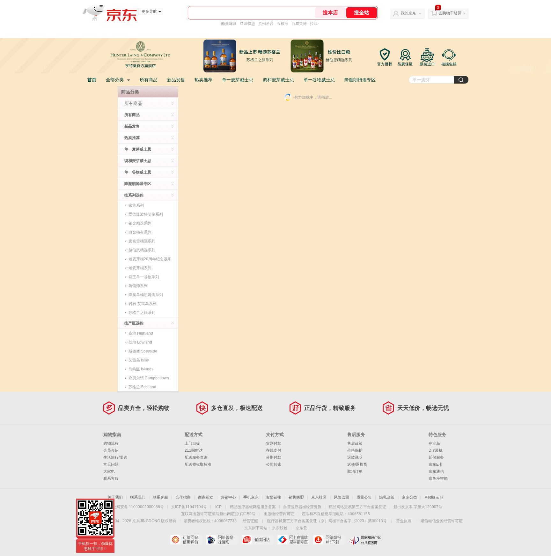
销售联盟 (296, 497)
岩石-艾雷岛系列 (143, 303)
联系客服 (111, 478)
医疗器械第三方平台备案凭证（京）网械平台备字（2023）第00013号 (327, 521)
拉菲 (314, 23)
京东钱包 (279, 528)
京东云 (301, 528)
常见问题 (111, 464)
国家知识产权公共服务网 (365, 540)
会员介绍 (111, 450)
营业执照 (403, 521)
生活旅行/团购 (115, 457)
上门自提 (192, 443)
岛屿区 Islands (141, 369)
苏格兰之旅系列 (142, 312)
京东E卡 (436, 464)
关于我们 (115, 497)
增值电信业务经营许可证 (442, 521)
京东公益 (409, 497)
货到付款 (273, 443)
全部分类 (115, 79)
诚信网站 (257, 540)
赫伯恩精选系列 (142, 250)
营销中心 (228, 497)
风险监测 (341, 497)
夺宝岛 (434, 443)
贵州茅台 (266, 23)
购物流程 (111, 443)
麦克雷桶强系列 (142, 241)
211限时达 (194, 450)
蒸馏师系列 (138, 286)
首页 (91, 79)
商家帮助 (205, 497)
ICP (218, 507)
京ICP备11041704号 (189, 507)
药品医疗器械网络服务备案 (253, 507)
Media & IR (434, 497)
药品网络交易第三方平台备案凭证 (357, 507)
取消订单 (355, 471)
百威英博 (299, 23)
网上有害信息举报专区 (293, 540)
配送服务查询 (196, 457)
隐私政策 (386, 497)
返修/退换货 (357, 464)
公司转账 (273, 464)
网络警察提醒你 (222, 540)
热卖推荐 (203, 79)
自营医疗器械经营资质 (302, 507)
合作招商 (183, 497)
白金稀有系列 (140, 232)
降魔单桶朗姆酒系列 (146, 295)
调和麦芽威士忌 (278, 79)
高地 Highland (141, 333)
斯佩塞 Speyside (143, 351)
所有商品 (149, 79)
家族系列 (136, 205)
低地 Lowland (140, 342)
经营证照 (250, 521)
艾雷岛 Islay (139, 360)
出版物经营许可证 (279, 514)
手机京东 (251, 497)
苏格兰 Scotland (142, 387)
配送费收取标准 (198, 464)
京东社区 (319, 497)
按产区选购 (133, 323)
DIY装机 (436, 450)
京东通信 (436, 471)
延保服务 (436, 457)
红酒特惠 (247, 23)
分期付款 (273, 457)
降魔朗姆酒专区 (360, 79)
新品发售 (176, 79)
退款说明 (355, 457)
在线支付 (273, 450)
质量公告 (364, 497)
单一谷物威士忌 (319, 79)
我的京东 (408, 13)
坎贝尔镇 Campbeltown (149, 378)
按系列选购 (133, 195)
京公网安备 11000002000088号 (136, 507)
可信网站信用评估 (186, 540)
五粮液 (282, 23)
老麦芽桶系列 (140, 268)
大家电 (109, 471)
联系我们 (137, 497)
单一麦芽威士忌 (237, 79)
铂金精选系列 (140, 223)
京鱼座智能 (438, 478)
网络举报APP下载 (329, 540)
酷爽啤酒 (229, 23)
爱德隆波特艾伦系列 (146, 214)
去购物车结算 (449, 13)
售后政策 (355, 443)
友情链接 (273, 497)
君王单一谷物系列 (144, 277)
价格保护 (355, 450)
